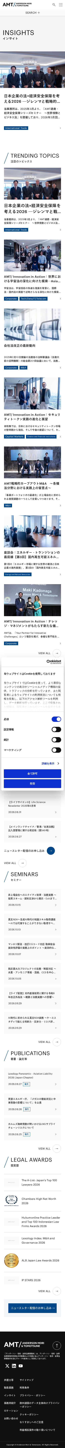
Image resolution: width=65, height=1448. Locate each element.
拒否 (32, 783)
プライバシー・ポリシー (32, 1395)
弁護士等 (9, 1379)
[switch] (56, 729)
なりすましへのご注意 (31, 1422)
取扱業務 (9, 1387)
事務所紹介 (10, 1403)
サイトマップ (27, 1379)
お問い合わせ (11, 1418)
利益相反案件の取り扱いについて (37, 1429)
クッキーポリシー (29, 1414)
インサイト (10, 1395)
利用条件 (24, 1387)
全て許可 (33, 773)
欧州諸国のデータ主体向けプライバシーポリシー (40, 1405)
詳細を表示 (48, 763)
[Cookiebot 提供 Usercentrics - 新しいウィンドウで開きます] (46, 662)
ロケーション (11, 1410)
